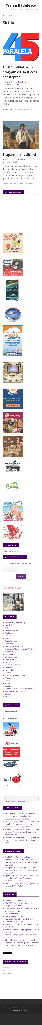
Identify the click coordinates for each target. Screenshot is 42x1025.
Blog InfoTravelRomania (15, 900)
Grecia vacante (11, 711)
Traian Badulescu (7, 967)
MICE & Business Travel (15, 675)
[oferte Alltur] (13, 539)
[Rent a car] (13, 473)
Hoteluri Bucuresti (10, 719)
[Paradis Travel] (13, 520)
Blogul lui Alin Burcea (14, 906)
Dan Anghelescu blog (14, 916)
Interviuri (9, 667)
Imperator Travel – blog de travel (19, 919)
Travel (8, 694)
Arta (7, 628)
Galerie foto (10, 659)
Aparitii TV (9, 625)
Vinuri (8, 697)
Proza (7, 683)
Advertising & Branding (15, 623)
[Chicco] (13, 276)
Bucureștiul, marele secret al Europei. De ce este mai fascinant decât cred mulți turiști (22, 840)
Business (8, 636)
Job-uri (8, 673)
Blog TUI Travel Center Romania (18, 903)
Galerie (7, 82)
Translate (21, 802)
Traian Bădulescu (21, 5)
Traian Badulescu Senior (15, 691)
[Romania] (13, 496)
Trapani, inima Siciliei (19, 154)
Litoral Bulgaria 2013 (14, 922)
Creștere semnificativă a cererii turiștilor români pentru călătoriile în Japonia (21, 878)
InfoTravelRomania (13, 665)
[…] (8, 104)
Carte (7, 638)
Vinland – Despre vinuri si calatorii (20, 940)
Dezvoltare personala (14, 646)
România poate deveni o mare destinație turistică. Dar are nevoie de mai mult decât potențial (22, 832)
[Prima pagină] (4, 16)
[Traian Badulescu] (3, 970)
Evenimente (10, 654)
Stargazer (25, 1010)
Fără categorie (11, 657)
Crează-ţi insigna (7, 973)
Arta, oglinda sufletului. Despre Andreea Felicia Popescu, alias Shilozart (21, 862)
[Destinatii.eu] (13, 321)
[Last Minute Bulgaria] (12, 589)
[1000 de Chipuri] (13, 611)
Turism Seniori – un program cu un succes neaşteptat (20, 72)
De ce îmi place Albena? (21, 857)
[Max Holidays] (11, 736)
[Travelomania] (14, 787)
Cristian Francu (11, 914)
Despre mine (10, 644)
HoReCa (8, 662)
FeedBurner (27, 580)
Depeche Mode (11, 641)
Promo (8, 681)
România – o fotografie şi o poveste (19, 689)
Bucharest (9, 633)
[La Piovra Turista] (11, 756)
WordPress (16, 1010)
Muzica (8, 678)
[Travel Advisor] (11, 769)
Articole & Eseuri (12, 630)
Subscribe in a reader (12, 551)
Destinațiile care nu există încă (17, 819)
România (9, 686)
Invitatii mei (10, 670)
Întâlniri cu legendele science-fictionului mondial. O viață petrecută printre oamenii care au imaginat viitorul (22, 824)
